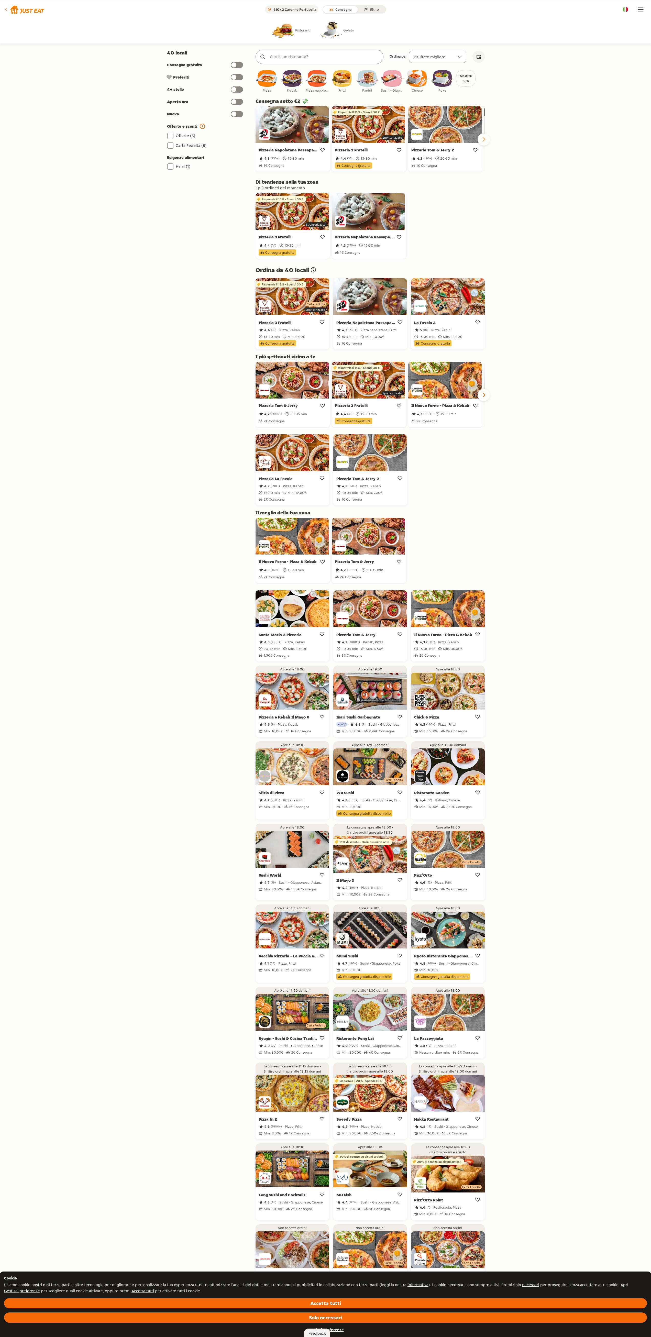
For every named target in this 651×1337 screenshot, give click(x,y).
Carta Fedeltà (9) (191, 145)
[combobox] (324, 57)
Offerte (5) (185, 135)
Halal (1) (183, 166)
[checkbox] (267, 81)
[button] (24, 9)
